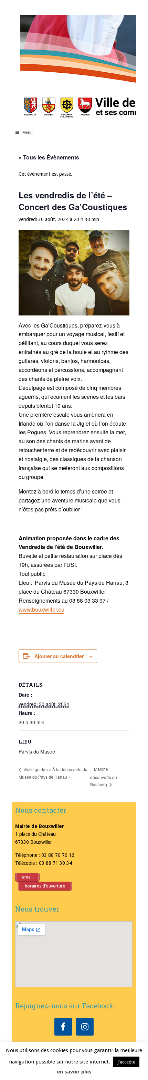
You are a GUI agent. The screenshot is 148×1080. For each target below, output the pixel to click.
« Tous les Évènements (49, 157)
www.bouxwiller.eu (41, 609)
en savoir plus (74, 1072)
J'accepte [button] (126, 1062)
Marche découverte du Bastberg (103, 776)
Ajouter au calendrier (59, 656)
